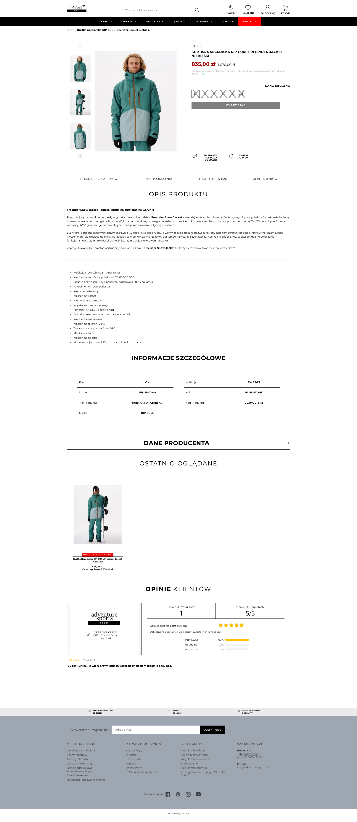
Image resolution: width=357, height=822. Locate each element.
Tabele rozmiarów (78, 775)
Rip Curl (198, 46)
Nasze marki (133, 759)
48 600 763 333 (248, 754)
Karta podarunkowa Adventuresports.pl (80, 769)
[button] (80, 156)
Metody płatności (78, 759)
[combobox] (157, 10)
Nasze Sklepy (134, 750)
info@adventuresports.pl (253, 767)
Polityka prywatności (194, 754)
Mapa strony (134, 767)
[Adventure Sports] (76, 8)
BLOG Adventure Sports (141, 772)
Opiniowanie (189, 763)
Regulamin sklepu (193, 750)
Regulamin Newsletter (195, 759)
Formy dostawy (77, 754)
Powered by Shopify (178, 813)
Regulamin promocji (194, 767)
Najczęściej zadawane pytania (86, 779)
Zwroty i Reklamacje (80, 763)
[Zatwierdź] (197, 10)
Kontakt (131, 763)
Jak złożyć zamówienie (81, 750)
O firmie (131, 754)
